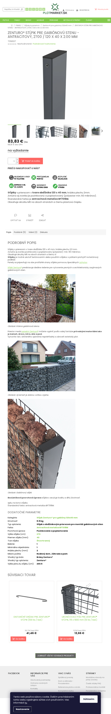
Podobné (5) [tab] (20, 232)
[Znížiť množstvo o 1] (17, 162)
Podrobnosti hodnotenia (44, 44)
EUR (55, 10)
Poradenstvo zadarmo (96, 691)
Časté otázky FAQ (93, 683)
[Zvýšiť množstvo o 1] (17, 159)
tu (26, 702)
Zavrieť (34, 210)
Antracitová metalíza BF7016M (52, 527)
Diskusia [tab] (44, 232)
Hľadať (21, 9)
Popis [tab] (8, 232)
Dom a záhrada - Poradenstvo (65, 682)
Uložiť (12, 210)
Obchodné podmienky (40, 680)
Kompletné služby (66, 691)
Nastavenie (22, 709)
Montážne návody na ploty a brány (95, 678)
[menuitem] (6, 20)
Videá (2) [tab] (33, 232)
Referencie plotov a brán (69, 687)
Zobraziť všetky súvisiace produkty (55, 655)
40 (38, 537)
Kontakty (34, 688)
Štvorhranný (43, 540)
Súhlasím (88, 699)
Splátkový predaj (65, 677)
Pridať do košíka (32, 161)
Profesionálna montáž (95, 687)
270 (38, 534)
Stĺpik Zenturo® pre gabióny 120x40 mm (57, 517)
